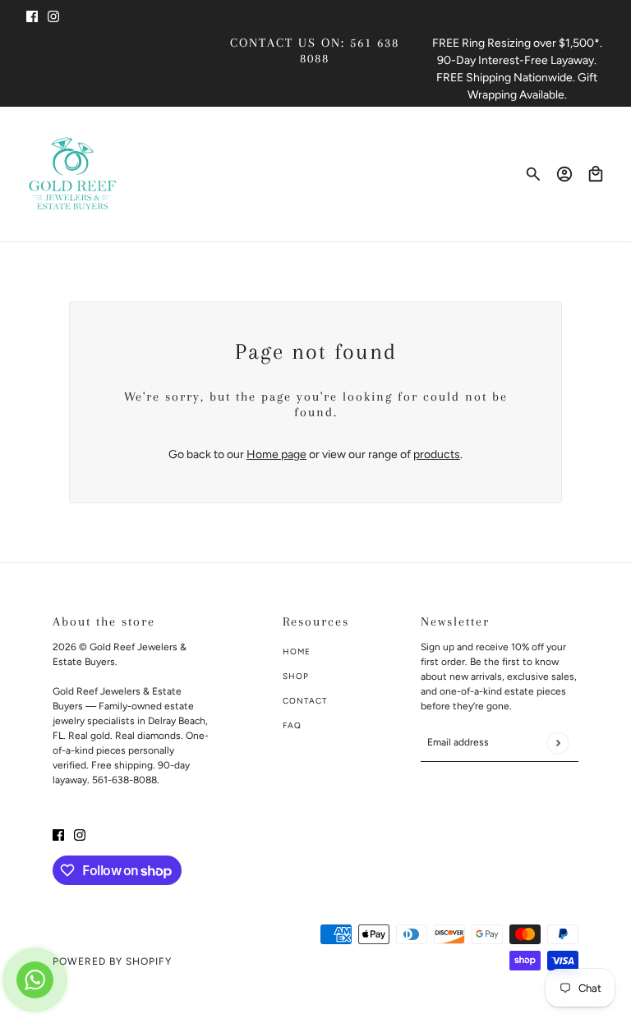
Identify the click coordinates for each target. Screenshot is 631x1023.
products (436, 454)
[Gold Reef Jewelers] (72, 174)
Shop (296, 676)
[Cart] (596, 174)
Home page (276, 454)
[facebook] (32, 15)
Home (297, 651)
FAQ (292, 725)
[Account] (564, 174)
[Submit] (557, 743)
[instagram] (53, 15)
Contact (305, 700)
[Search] (533, 174)
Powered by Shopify (112, 961)
